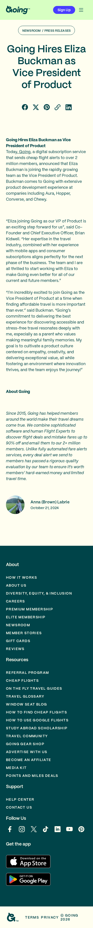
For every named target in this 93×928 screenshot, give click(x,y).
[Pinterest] (81, 831)
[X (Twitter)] (34, 831)
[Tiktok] (46, 831)
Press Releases (57, 30)
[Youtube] (69, 831)
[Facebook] (10, 831)
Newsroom (31, 30)
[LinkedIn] (58, 831)
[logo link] (18, 9)
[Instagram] (22, 831)
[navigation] (81, 10)
